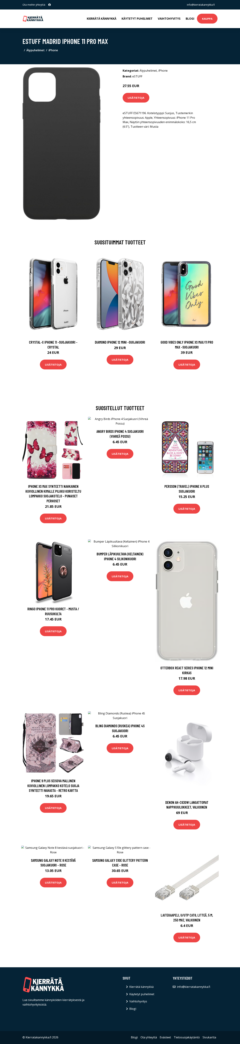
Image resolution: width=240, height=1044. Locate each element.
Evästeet (165, 1037)
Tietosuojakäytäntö (187, 1037)
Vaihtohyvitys (169, 19)
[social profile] (49, 4)
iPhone (53, 50)
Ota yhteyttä (149, 1037)
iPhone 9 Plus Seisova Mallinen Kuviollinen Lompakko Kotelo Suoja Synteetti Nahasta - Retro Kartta (53, 786)
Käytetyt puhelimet (137, 19)
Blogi (190, 19)
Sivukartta (209, 1037)
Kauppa (207, 18)
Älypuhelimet (35, 50)
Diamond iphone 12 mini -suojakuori (120, 342)
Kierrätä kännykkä (101, 19)
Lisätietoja (136, 97)
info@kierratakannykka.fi (201, 4)
